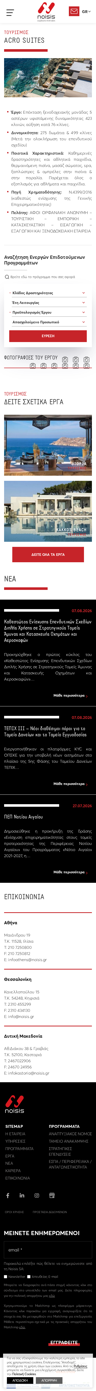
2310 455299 (19, 1004)
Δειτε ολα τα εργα (48, 554)
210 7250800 (20, 947)
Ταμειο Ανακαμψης (69, 1141)
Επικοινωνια (17, 1178)
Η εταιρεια (15, 1133)
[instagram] (36, 1195)
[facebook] (8, 1195)
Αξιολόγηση (74, 11)
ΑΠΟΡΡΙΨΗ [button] (49, 1380)
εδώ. (22, 1327)
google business (52, 1195)
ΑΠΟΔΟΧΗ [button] (20, 1380)
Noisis (46, 12)
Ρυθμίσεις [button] (80, 1366)
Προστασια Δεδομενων (50, 1212)
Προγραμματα (19, 1148)
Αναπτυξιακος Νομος (70, 1133)
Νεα (9, 1163)
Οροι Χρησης (14, 1212)
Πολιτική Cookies (24, 1374)
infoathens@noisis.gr (27, 959)
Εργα (9, 1156)
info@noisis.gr (21, 1016)
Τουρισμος (16, 32)
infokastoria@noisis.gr (28, 1073)
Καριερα (13, 1170)
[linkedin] (22, 1195)
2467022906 (19, 1060)
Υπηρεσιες (15, 1141)
